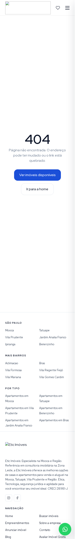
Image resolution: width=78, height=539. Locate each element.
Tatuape (44, 330)
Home (9, 516)
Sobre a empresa (50, 523)
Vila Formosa (13, 370)
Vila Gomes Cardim (51, 377)
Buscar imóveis (48, 516)
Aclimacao (11, 363)
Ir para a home (37, 189)
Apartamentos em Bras (54, 420)
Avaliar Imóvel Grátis (52, 537)
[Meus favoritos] (58, 8)
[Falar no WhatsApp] (65, 529)
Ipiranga (10, 344)
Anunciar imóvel (15, 530)
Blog (8, 537)
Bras (42, 363)
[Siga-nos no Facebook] (17, 497)
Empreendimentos (17, 523)
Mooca (9, 330)
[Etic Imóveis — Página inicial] (28, 7)
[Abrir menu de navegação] (67, 8)
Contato (44, 530)
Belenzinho (46, 344)
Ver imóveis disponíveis (37, 175)
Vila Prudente (14, 337)
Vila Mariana (13, 377)
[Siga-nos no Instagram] (8, 497)
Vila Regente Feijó (51, 370)
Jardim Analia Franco (52, 337)
